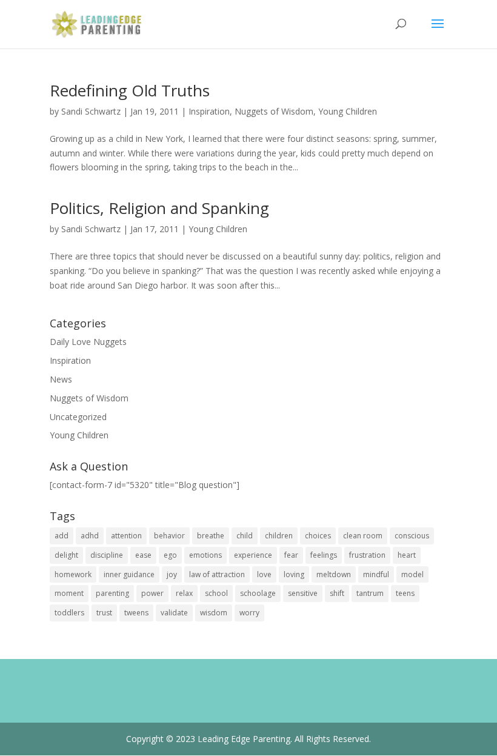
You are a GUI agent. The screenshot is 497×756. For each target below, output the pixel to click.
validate (174, 612)
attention (126, 535)
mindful (376, 574)
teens (405, 593)
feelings (323, 555)
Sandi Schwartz (91, 111)
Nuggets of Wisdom (274, 111)
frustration (367, 555)
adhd (90, 535)
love (264, 574)
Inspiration (209, 111)
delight (66, 555)
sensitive (303, 593)
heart (407, 555)
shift (337, 593)
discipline (106, 555)
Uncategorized (78, 417)
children (279, 535)
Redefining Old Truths (130, 90)
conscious (412, 535)
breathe (210, 535)
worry (249, 612)
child (244, 535)
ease (143, 555)
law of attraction (217, 574)
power (152, 593)
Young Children (347, 111)
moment (69, 593)
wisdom (213, 612)
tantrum (370, 593)
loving (294, 574)
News (61, 379)
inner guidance (129, 574)
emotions (205, 555)
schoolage (258, 593)
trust (104, 612)
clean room (362, 535)
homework (73, 574)
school (216, 593)
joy (172, 574)
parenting (112, 593)
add (61, 535)
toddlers (69, 612)
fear (291, 555)
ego (170, 555)
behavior (169, 535)
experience (253, 555)
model (412, 574)
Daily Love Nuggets (88, 341)
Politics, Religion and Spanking (159, 208)
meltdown (333, 574)
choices (318, 535)
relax (184, 593)
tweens (136, 612)
